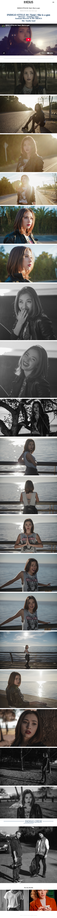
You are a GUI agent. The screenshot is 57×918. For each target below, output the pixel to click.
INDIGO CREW (33, 821)
